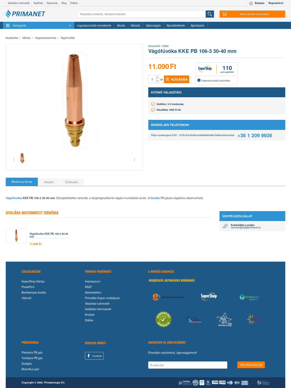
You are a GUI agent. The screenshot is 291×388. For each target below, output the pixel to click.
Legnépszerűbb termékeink (94, 25)
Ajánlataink (197, 25)
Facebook (97, 355)
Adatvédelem (93, 292)
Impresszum (92, 281)
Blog (64, 3)
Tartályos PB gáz (32, 358)
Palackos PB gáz (32, 352)
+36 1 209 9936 (254, 135)
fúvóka (155, 198)
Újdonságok (153, 25)
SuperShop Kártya (33, 281)
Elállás (74, 3)
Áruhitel (89, 315)
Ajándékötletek (175, 25)
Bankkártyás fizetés (34, 292)
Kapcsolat (52, 3)
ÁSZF (88, 287)
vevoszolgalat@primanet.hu (246, 227)
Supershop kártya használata (216, 80)
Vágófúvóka (14, 198)
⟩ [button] (134, 159)
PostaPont (28, 287)
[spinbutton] (152, 79)
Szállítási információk (98, 309)
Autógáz (27, 363)
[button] (157, 77)
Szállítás (38, 3)
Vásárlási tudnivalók (19, 3)
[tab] (22, 182)
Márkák (135, 25)
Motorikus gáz (30, 369)
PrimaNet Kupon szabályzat (102, 298)
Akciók (121, 25)
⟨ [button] (14, 159)
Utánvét (26, 298)
